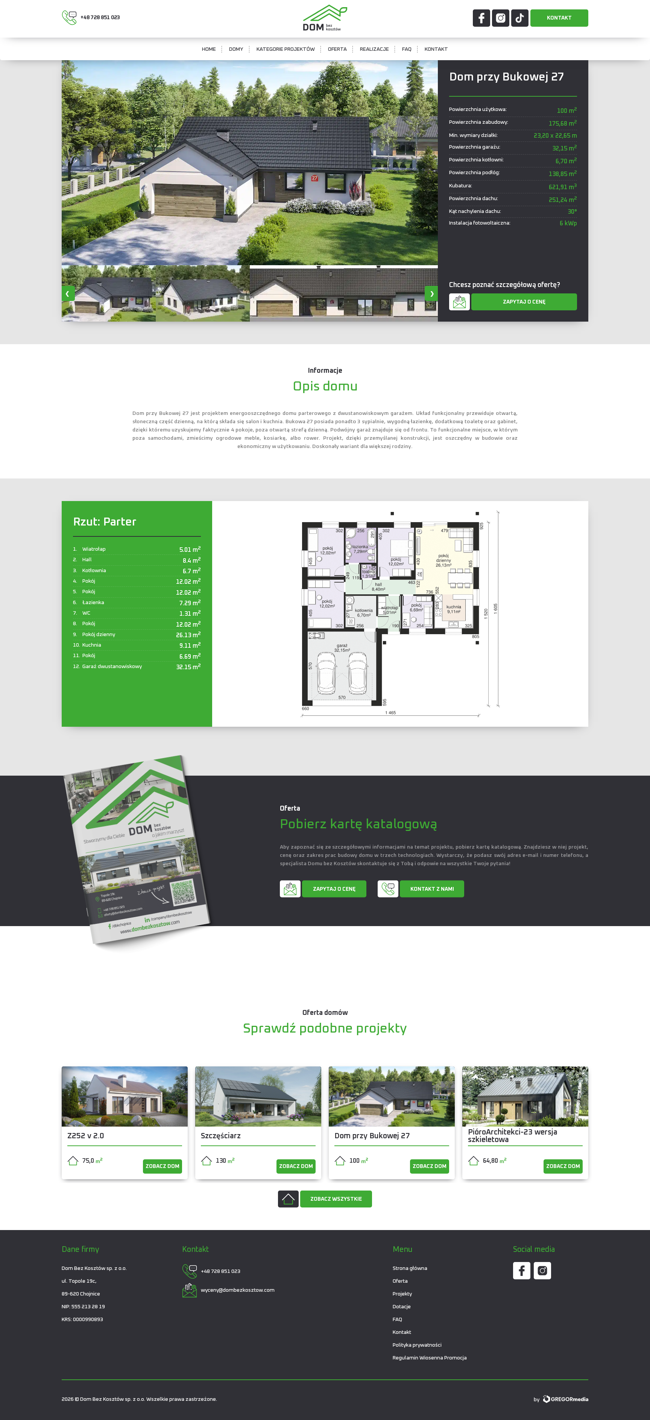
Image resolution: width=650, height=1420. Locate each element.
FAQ (407, 49)
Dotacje (402, 1306)
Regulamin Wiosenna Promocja (430, 1358)
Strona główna (410, 1268)
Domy (236, 49)
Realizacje (374, 49)
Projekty (402, 1294)
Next (432, 293)
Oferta (337, 49)
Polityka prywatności (417, 1345)
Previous (67, 293)
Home (209, 49)
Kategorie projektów (286, 49)
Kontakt (559, 18)
